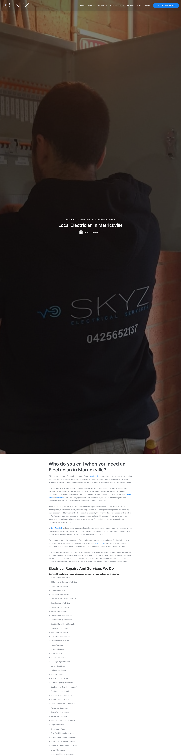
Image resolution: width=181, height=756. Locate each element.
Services (101, 6)
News (139, 6)
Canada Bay (60, 497)
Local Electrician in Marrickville (90, 225)
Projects (130, 6)
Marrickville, (94, 476)
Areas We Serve (116, 6)
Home (82, 6)
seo (87, 232)
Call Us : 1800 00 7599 (166, 5)
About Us (91, 6)
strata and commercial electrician (100, 219)
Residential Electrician (75, 219)
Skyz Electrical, (56, 528)
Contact (147, 6)
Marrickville (99, 543)
